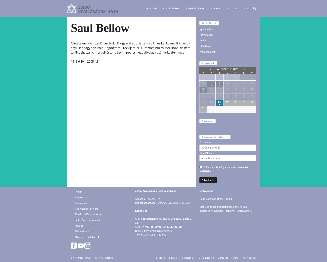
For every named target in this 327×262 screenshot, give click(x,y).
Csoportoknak (194, 8)
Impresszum (81, 197)
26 (219, 102)
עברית (246, 8)
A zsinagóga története (86, 208)
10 (203, 89)
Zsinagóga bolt (207, 52)
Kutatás (79, 225)
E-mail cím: (205, 142)
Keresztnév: (206, 153)
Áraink (202, 40)
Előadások (205, 46)
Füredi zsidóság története (88, 214)
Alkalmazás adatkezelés (88, 237)
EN (237, 8)
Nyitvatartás (206, 29)
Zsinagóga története (228, 257)
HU (229, 8)
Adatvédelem (82, 231)
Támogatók (81, 203)
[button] (254, 8)
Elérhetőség (206, 34)
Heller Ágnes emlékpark (88, 220)
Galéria (214, 8)
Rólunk (78, 191)
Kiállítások (171, 8)
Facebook (160, 257)
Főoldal (153, 8)
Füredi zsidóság (206, 257)
